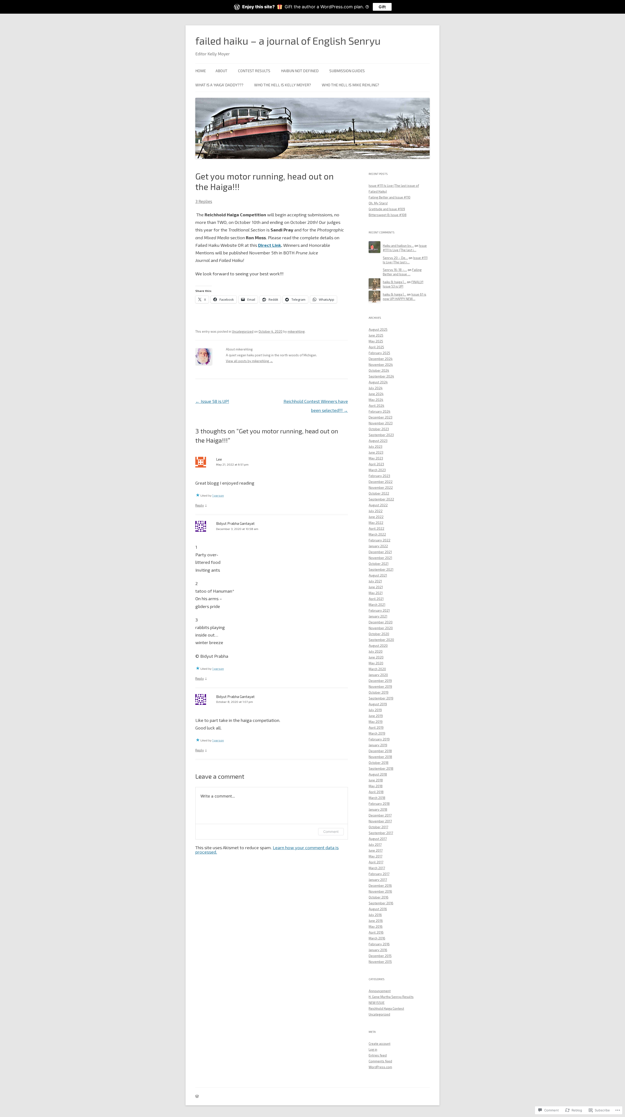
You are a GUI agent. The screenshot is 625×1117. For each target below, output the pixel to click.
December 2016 (380, 886)
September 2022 (381, 499)
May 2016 (376, 926)
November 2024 (381, 365)
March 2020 (377, 669)
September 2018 (381, 768)
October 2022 (379, 493)
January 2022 (378, 546)
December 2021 (380, 552)
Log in (373, 1049)
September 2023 (381, 435)
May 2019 (376, 722)
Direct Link (269, 245)
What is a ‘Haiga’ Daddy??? (219, 84)
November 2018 (380, 757)
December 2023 (380, 417)
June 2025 (376, 335)
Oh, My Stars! (378, 203)
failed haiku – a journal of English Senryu (288, 40)
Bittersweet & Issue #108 (387, 215)
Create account (379, 1044)
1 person (218, 495)
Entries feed (378, 1055)
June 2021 (376, 587)
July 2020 (376, 651)
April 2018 (376, 792)
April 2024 (376, 406)
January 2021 (378, 616)
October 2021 (378, 564)
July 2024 (376, 388)
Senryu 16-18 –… (395, 270)
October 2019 (378, 692)
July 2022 (376, 511)
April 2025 (376, 347)
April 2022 (376, 528)
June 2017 (376, 850)
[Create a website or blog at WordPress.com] (197, 1096)
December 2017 (380, 815)
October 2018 (378, 763)
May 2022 (376, 523)
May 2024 (376, 400)
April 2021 (376, 599)
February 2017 (379, 874)
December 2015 (380, 956)
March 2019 (377, 733)
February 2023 (379, 476)
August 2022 (378, 505)
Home (200, 70)
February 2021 (379, 610)
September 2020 (381, 640)
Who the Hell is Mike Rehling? (350, 84)
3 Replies (203, 201)
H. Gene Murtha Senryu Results (391, 997)
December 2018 (380, 751)
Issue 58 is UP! (212, 401)
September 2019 (381, 698)
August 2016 (378, 909)
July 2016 (375, 915)
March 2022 (377, 534)
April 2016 (376, 932)
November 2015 (380, 962)
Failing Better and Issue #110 (389, 197)
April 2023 (376, 464)
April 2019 (376, 727)
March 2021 (377, 605)
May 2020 (376, 663)
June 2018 (376, 780)
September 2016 (381, 903)
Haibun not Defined (300, 70)
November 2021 (380, 558)
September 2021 (381, 569)
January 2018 (378, 809)
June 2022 (376, 517)
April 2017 (376, 862)
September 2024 (381, 376)
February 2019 (379, 739)
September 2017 (381, 833)
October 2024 (379, 370)
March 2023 (377, 470)
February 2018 (379, 804)
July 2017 (375, 845)
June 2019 (376, 716)
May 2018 (376, 786)
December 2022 (381, 482)
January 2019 (378, 745)
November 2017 (380, 821)
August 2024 (378, 382)
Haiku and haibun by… (398, 246)
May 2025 (376, 341)
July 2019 (375, 710)
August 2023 (378, 441)
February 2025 (379, 353)
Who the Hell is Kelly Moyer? (282, 84)
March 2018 (377, 798)
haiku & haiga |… (394, 282)
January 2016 (378, 950)
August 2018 (378, 774)
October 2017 (378, 827)
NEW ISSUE (377, 1003)
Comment (331, 831)
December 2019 (380, 681)
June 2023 (376, 452)
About (221, 70)
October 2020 (379, 634)
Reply (199, 505)
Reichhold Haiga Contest (386, 1008)
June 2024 (376, 394)
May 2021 (376, 593)
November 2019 (380, 686)
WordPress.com (380, 1067)
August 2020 (378, 646)
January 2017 (378, 880)
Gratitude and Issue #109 (387, 209)
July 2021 (375, 581)
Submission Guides (347, 70)
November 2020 (381, 628)
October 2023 (379, 429)
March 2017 (377, 868)
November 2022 (381, 487)
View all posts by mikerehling (249, 361)
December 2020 (381, 622)
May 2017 (375, 856)
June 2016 (376, 921)
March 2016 (377, 938)
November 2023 (381, 423)
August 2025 (378, 329)
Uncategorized (242, 331)
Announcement (380, 991)
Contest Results (254, 70)
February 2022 (379, 540)
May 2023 (376, 458)
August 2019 (378, 704)
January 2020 (378, 675)
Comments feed (380, 1061)
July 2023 (375, 447)
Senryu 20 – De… (395, 258)
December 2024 (381, 359)
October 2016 (378, 897)
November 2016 (380, 891)
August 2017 (378, 839)
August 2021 (378, 575)
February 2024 (379, 411)
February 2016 (379, 944)
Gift (382, 6)
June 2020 (376, 657)
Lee (219, 459)
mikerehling (296, 331)
